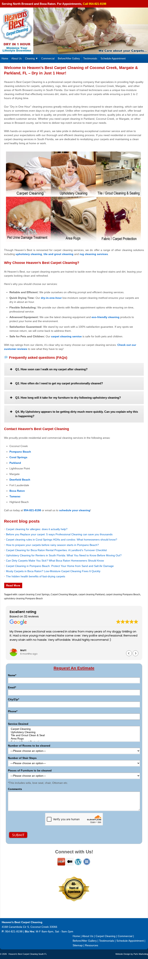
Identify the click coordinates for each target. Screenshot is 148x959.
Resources (91, 945)
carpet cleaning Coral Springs (34, 594)
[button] (135, 653)
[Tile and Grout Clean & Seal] (74, 735)
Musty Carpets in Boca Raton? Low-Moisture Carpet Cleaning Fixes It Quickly (53, 571)
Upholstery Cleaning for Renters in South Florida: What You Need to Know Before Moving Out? (64, 555)
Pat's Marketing (141, 954)
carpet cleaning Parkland (91, 594)
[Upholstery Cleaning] (74, 732)
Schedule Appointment (113, 58)
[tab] (74, 369)
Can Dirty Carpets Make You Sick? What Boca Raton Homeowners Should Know (55, 560)
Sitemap (78, 945)
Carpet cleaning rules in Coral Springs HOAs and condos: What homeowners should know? (61, 539)
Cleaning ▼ (31, 58)
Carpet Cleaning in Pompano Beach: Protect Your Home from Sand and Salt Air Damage (60, 565)
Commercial (48, 58)
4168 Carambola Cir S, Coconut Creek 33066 (29, 926)
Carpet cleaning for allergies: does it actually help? (36, 529)
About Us (16, 58)
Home (5, 58)
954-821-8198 (14, 931)
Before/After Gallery (69, 58)
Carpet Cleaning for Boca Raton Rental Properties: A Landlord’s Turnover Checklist (56, 550)
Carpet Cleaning (105, 936)
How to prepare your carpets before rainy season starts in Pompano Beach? (52, 544)
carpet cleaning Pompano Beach (123, 594)
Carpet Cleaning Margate (64, 594)
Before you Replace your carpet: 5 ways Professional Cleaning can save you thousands (59, 534)
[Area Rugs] (74, 738)
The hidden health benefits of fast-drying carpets (35, 576)
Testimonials (90, 58)
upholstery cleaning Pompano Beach (23, 598)
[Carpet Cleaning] (74, 729)
